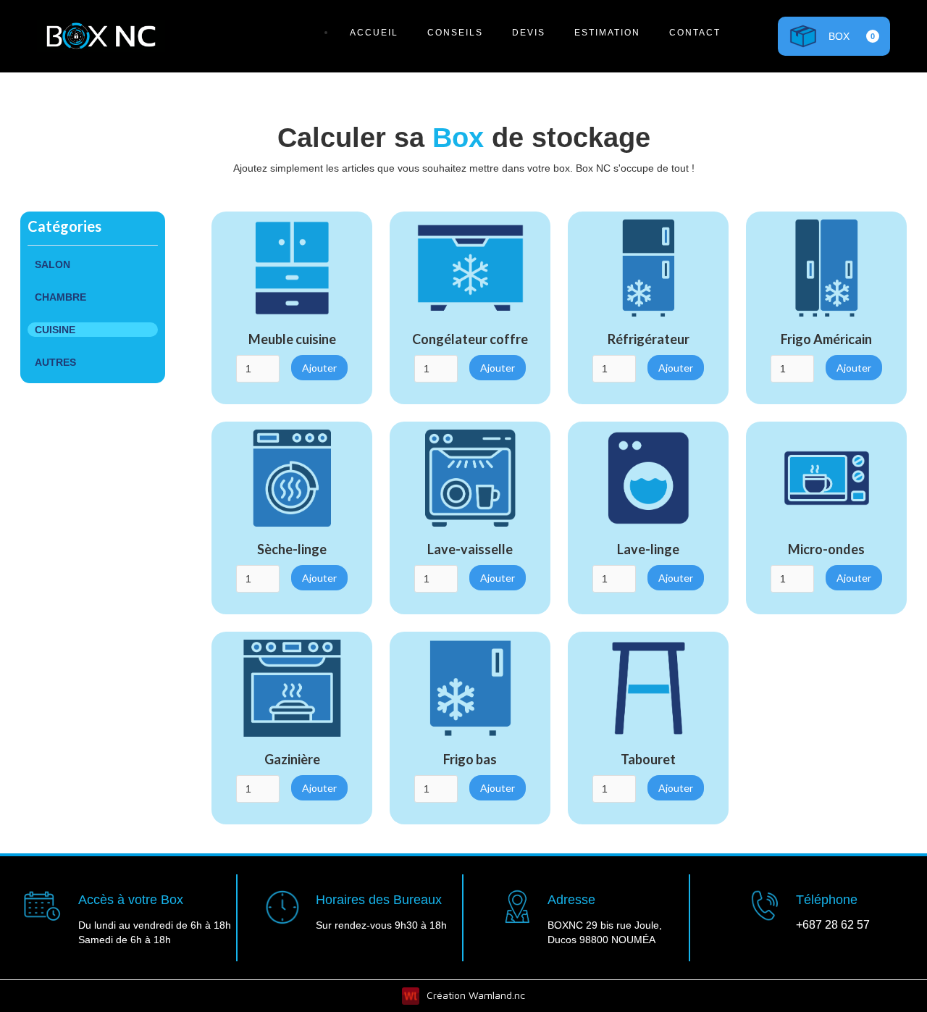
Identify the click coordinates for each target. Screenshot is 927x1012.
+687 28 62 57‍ (833, 925)
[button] (834, 36)
